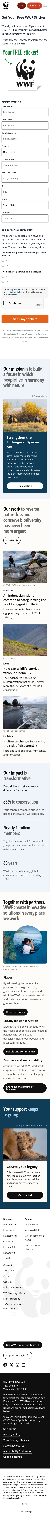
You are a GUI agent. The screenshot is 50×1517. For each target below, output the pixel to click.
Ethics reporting (11, 1298)
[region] (25, 1493)
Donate (32, 5)
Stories (10, 540)
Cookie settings (12, 1456)
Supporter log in (15, 1355)
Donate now (31, 1224)
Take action (9, 1270)
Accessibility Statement (17, 1451)
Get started (25, 1195)
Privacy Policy (11, 1434)
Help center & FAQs (13, 1287)
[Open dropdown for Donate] (40, 6)
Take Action (25, 486)
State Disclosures (13, 1445)
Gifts (21, 5)
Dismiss (25, 1504)
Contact (7, 1281)
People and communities (21, 1051)
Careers (7, 1276)
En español (9, 1247)
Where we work (15, 1012)
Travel (6, 1258)
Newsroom (9, 1252)
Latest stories (10, 1235)
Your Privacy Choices (16, 1440)
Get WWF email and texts (21, 1345)
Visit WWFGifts (32, 1230)
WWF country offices (14, 1293)
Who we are (9, 1224)
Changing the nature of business (19, 1088)
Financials (8, 1230)
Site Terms (9, 1429)
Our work (8, 1241)
